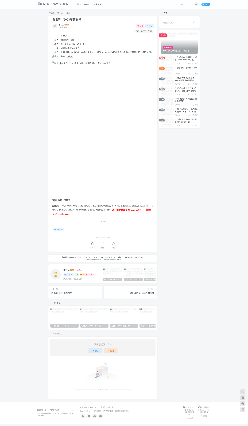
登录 (97, 350)
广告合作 (102, 407)
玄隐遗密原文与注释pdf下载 (186, 67)
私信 (150, 26)
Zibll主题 (119, 411)
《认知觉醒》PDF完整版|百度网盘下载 (186, 99)
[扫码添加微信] (242, 403)
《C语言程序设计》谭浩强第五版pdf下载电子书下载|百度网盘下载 (186, 111)
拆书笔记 (97, 4)
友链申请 (83, 407)
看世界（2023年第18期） (68, 19)
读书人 (61, 24)
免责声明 (93, 407)
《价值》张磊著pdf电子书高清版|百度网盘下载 (186, 120)
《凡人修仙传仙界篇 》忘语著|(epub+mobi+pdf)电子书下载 (186, 59)
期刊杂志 (87, 4)
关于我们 (111, 407)
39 (83, 275)
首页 (79, 4)
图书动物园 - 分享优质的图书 (103, 411)
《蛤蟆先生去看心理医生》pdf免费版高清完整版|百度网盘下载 (186, 80)
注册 (112, 350)
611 (72, 275)
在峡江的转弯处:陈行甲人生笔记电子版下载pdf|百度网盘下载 (186, 91)
